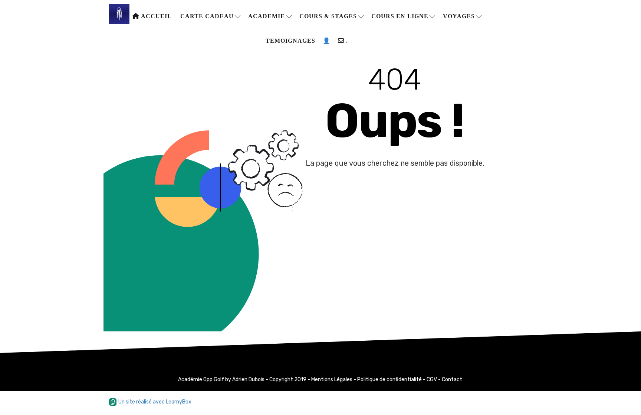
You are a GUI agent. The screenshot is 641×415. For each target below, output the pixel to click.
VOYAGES (460, 16)
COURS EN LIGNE (400, 16)
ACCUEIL (155, 16)
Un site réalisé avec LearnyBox (154, 402)
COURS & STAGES (329, 16)
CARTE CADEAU (208, 16)
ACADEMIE (267, 16)
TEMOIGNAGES (290, 41)
